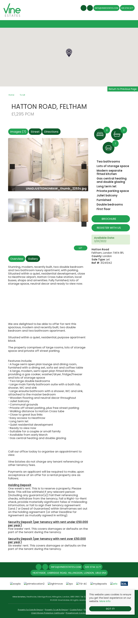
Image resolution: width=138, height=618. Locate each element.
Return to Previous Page (123, 89)
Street (35, 132)
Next (85, 168)
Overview (16, 259)
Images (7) (18, 132)
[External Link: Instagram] (90, 8)
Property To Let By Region (56, 609)
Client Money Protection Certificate (47, 613)
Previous (13, 168)
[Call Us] (84, 567)
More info (105, 601)
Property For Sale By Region (30, 609)
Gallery (33, 259)
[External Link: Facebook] (84, 8)
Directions (51, 132)
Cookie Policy (76, 609)
